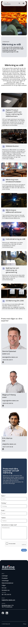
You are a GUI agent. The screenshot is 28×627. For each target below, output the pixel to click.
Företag (4, 503)
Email (3, 510)
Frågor (4, 585)
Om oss (4, 588)
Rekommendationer (7, 583)
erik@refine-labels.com (9, 444)
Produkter (5, 578)
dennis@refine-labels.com (10, 357)
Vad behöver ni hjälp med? (9, 525)
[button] (23, 3)
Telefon (3, 517)
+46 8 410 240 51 (7, 360)
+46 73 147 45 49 (7, 447)
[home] (7, 3)
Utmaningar (5, 580)
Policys (24, 623)
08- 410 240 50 (6, 594)
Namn (3, 496)
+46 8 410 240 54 (7, 403)
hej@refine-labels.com (8, 600)
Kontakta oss (5, 590)
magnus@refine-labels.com (10, 400)
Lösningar (5, 576)
